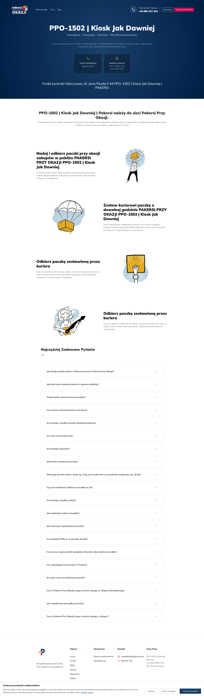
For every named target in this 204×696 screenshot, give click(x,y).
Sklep (72, 665)
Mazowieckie (89, 35)
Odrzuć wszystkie (168, 691)
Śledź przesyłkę (41, 10)
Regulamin (74, 674)
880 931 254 (88, 66)
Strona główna (73, 35)
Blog (59, 10)
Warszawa (102, 35)
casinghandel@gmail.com (132, 656)
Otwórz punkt (184, 10)
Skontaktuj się (100, 661)
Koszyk (73, 669)
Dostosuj (151, 691)
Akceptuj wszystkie (190, 691)
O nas (52, 10)
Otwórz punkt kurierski (103, 656)
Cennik (73, 661)
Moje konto (168, 10)
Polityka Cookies (87, 692)
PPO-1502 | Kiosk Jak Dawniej (123, 35)
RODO (73, 678)
